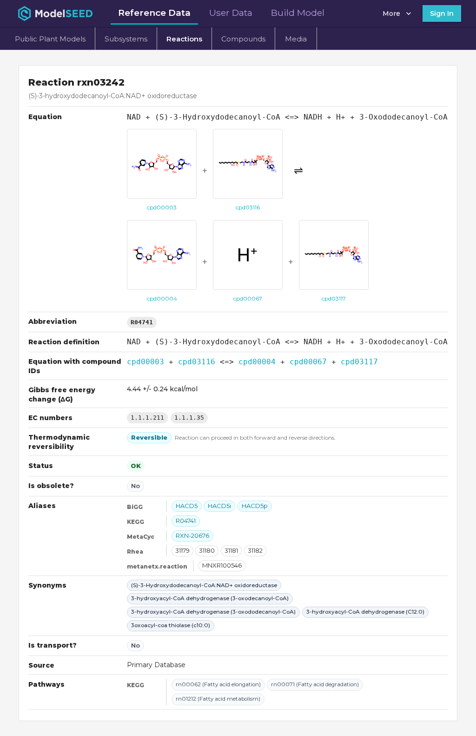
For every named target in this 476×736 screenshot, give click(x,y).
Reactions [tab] (184, 38)
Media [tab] (296, 38)
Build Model (297, 12)
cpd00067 (308, 361)
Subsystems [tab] (126, 38)
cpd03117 (359, 361)
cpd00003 (145, 361)
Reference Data (154, 12)
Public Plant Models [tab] (50, 38)
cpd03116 (196, 361)
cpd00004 (257, 361)
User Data (230, 12)
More (391, 13)
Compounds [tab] (243, 38)
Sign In (442, 13)
